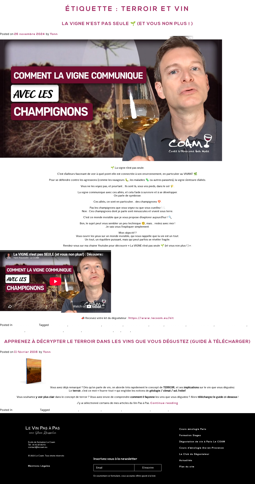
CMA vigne (157, 325)
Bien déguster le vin (26, 325)
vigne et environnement (98, 331)
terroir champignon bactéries (44, 331)
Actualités (185, 460)
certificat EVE (58, 325)
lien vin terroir (111, 410)
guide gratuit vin (90, 410)
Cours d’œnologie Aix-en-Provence (201, 447)
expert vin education (200, 325)
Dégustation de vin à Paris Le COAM (202, 441)
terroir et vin (73, 331)
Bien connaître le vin (26, 410)
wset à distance (179, 410)
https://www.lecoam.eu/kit (151, 318)
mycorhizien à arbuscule (230, 325)
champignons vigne (136, 325)
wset (117, 331)
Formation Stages (190, 435)
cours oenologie (175, 325)
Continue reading (164, 403)
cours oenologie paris (64, 410)
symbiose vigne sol (12, 331)
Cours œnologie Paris (192, 429)
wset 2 (126, 331)
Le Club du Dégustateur (194, 454)
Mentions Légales (39, 466)
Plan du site (186, 466)
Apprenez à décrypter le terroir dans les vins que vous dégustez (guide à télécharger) (127, 342)
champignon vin (113, 325)
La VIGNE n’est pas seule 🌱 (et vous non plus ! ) (127, 24)
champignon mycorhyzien (85, 325)
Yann (54, 34)
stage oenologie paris (136, 410)
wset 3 (136, 331)
